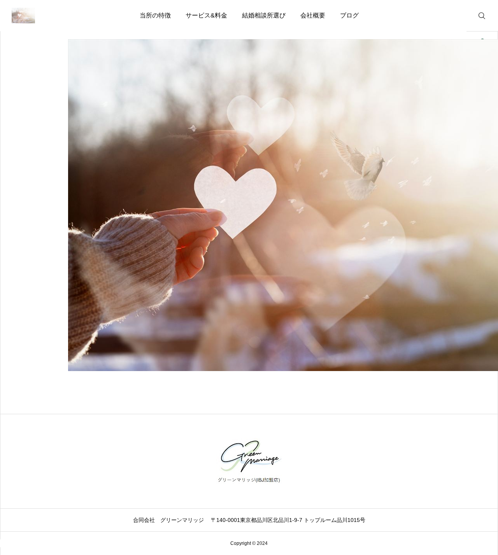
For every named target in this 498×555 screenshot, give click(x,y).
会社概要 (312, 15)
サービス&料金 (206, 15)
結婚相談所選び (264, 15)
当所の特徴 (155, 15)
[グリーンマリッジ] (23, 15)
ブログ (349, 15)
